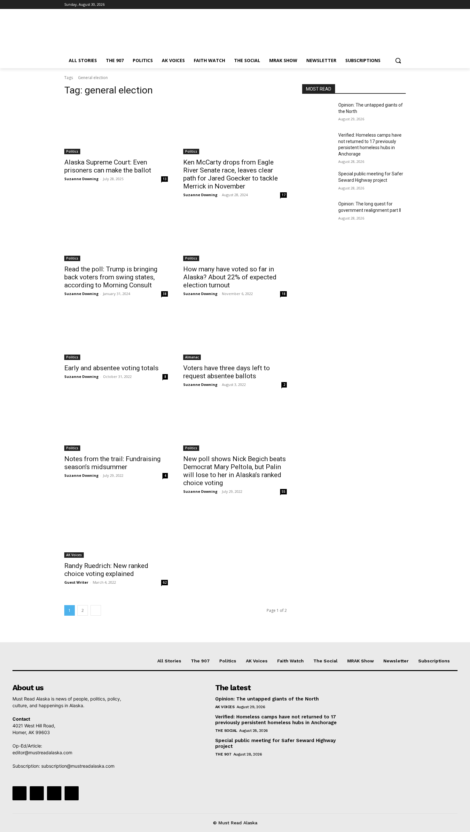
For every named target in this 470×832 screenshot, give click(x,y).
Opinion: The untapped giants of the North (267, 699)
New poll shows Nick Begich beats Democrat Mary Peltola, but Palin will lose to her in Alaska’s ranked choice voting (234, 471)
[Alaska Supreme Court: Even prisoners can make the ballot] (116, 128)
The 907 (223, 754)
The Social (226, 730)
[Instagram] (375, 4)
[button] (398, 60)
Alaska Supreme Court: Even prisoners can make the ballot (107, 166)
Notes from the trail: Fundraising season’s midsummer (112, 463)
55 (284, 491)
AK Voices (74, 555)
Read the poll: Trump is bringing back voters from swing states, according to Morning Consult (110, 277)
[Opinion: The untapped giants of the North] (317, 113)
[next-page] (95, 610)
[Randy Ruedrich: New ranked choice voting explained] (116, 532)
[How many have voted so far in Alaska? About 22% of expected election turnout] (235, 235)
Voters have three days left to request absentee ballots (226, 372)
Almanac (192, 357)
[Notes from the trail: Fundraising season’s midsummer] (116, 425)
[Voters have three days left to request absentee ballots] (235, 334)
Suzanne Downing (81, 178)
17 (284, 195)
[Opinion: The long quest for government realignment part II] (317, 212)
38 (165, 294)
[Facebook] (366, 4)
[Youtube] (402, 4)
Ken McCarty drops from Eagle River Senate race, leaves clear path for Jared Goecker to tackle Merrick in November (230, 174)
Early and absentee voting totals (111, 368)
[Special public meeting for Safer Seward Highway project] (317, 182)
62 (165, 582)
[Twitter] (384, 4)
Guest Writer (76, 582)
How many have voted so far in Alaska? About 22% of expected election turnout (230, 277)
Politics (72, 151)
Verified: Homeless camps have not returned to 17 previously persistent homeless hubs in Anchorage (276, 719)
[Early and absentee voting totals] (116, 334)
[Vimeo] (393, 4)
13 (165, 179)
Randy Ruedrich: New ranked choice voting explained (106, 570)
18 (284, 294)
